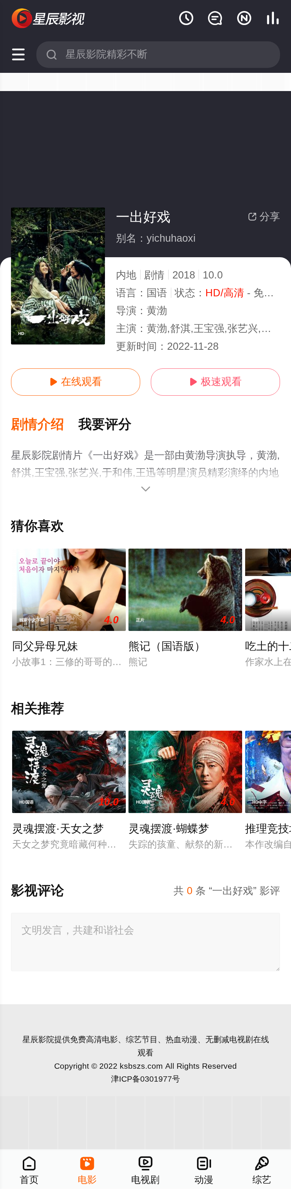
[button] (44, 424)
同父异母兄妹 (45, 646)
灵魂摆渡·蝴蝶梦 (168, 829)
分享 (264, 216)
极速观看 (215, 381)
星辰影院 (38, 1039)
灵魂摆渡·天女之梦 (58, 829)
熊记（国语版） (166, 646)
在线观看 (75, 381)
